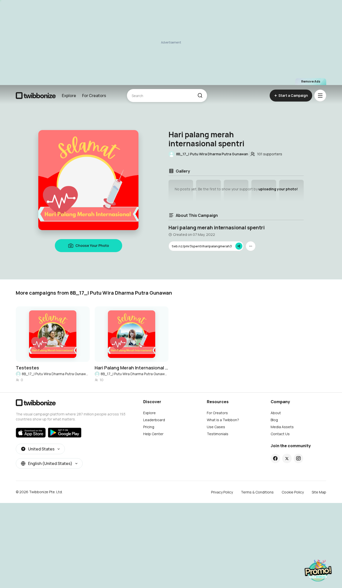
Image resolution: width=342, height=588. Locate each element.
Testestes (27, 367)
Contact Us (280, 433)
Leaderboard (154, 419)
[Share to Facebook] (275, 458)
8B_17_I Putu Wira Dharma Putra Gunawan (56, 373)
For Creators (94, 95)
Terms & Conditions (257, 492)
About (276, 412)
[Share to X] (287, 458)
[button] (200, 96)
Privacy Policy (222, 492)
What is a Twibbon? (223, 419)
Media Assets (282, 426)
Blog (274, 419)
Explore (69, 95)
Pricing (148, 426)
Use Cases (216, 426)
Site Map (319, 492)
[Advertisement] (171, 43)
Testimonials (217, 433)
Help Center (153, 433)
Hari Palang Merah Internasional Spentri (131, 367)
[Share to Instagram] (298, 458)
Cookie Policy (293, 492)
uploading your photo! (278, 189)
